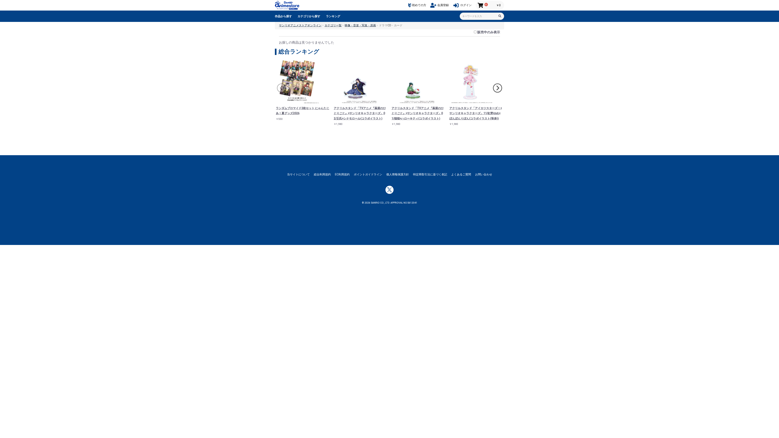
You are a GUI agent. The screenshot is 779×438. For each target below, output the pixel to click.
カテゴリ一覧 (333, 25)
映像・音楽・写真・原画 (360, 25)
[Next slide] (497, 88)
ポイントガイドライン (368, 174)
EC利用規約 (342, 174)
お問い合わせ (483, 174)
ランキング (333, 16)
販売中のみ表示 (488, 32)
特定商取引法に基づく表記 (430, 174)
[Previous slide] (281, 88)
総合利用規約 (322, 174)
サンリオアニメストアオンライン (300, 25)
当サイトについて (298, 174)
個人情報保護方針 (397, 174)
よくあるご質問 (461, 174)
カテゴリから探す (309, 16)
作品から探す (283, 16)
